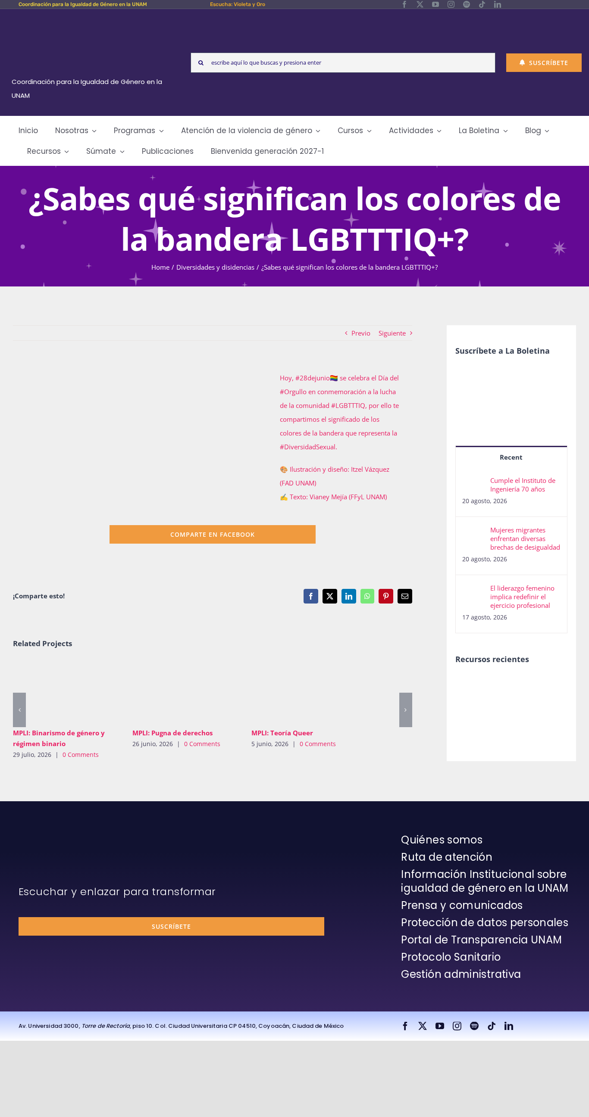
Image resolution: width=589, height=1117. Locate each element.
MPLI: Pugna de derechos (172, 691)
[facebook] (404, 4)
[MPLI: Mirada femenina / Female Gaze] (470, 704)
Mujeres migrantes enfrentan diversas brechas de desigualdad (525, 538)
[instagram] (451, 4)
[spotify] (466, 4)
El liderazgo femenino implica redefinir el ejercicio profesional (522, 597)
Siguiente (392, 333)
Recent (511, 457)
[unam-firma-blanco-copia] (43, 835)
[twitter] (420, 4)
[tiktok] (482, 4)
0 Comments (81, 754)
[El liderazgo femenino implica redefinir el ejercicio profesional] (473, 590)
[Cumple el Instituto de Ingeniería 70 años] (473, 483)
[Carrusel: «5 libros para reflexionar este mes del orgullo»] (502, 714)
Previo (360, 333)
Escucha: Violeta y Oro (237, 4)
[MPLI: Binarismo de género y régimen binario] (66, 691)
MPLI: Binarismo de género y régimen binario (53, 691)
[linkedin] (497, 4)
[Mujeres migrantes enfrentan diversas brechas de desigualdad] (473, 532)
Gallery (78, 691)
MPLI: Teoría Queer (292, 691)
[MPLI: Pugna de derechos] (185, 691)
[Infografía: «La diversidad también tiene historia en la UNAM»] (533, 710)
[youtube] (435, 4)
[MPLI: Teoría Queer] (304, 691)
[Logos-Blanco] (90, 19)
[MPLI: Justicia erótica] (470, 685)
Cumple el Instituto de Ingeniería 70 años (522, 484)
